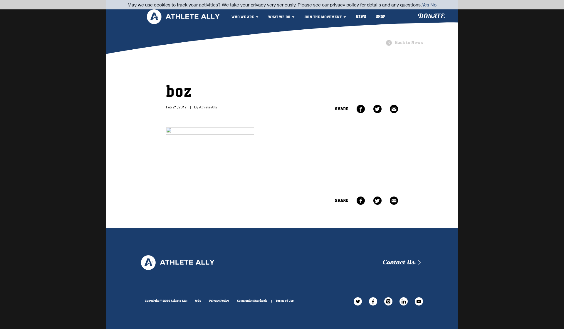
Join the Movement (323, 17)
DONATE (431, 16)
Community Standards (252, 300)
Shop (380, 17)
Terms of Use (285, 300)
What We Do (279, 17)
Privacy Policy (219, 300)
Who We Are (242, 17)
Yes (425, 4)
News (361, 17)
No (433, 4)
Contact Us (399, 262)
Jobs (198, 300)
